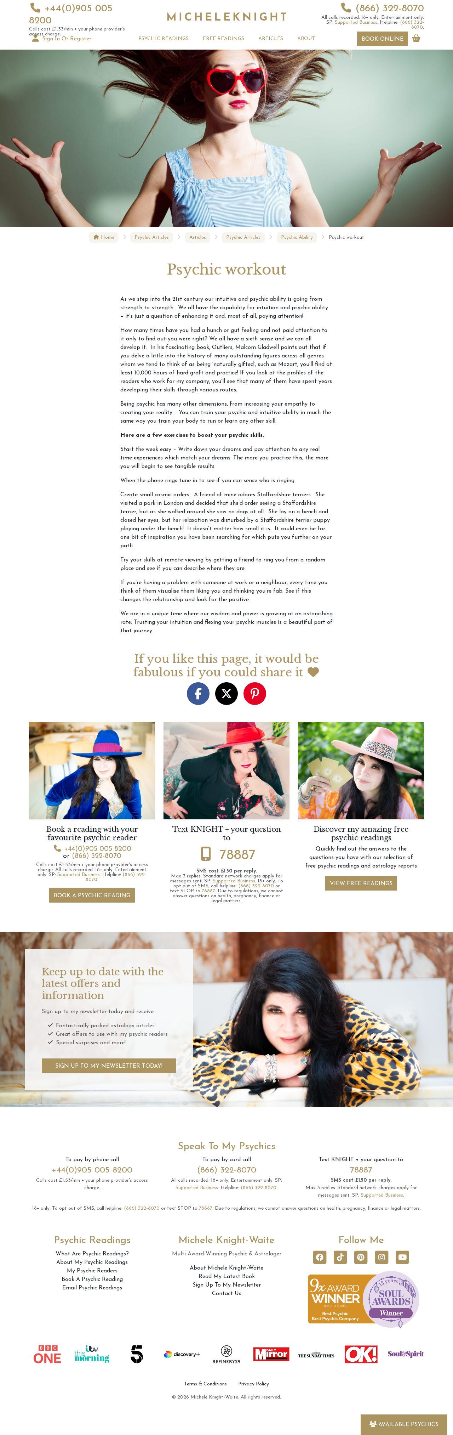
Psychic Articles (151, 237)
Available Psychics (408, 1425)
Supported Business (356, 22)
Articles (197, 237)
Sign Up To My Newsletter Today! (108, 1066)
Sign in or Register (65, 39)
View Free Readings (361, 884)
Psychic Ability (297, 237)
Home (106, 237)
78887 (237, 855)
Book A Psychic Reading (92, 896)
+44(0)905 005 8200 (97, 849)
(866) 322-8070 (389, 9)
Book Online (382, 39)
